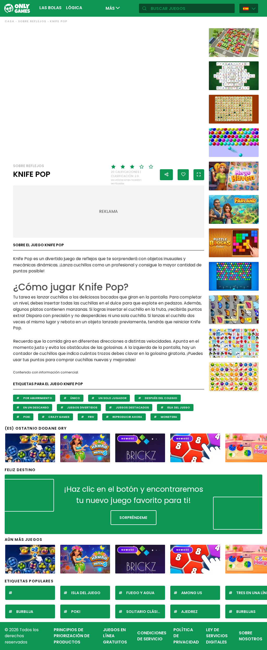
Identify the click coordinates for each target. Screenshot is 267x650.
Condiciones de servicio (151, 636)
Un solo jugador (112, 398)
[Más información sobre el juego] (252, 52)
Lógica (74, 8)
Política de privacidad (186, 636)
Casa (9, 21)
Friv (90, 417)
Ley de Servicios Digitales (217, 636)
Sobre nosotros (250, 636)
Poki (26, 417)
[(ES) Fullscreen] (198, 174)
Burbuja (24, 611)
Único (74, 398)
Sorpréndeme (133, 517)
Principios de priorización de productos (71, 636)
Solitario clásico (144, 611)
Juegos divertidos (81, 407)
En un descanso (35, 407)
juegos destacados (132, 407)
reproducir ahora (127, 417)
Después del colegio (160, 398)
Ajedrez (189, 611)
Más (111, 8)
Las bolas (50, 8)
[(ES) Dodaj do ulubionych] (183, 174)
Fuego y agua (140, 592)
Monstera (168, 417)
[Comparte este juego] (166, 174)
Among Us (191, 592)
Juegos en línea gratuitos (115, 636)
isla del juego (178, 407)
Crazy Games (58, 417)
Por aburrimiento (37, 398)
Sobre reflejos (32, 21)
